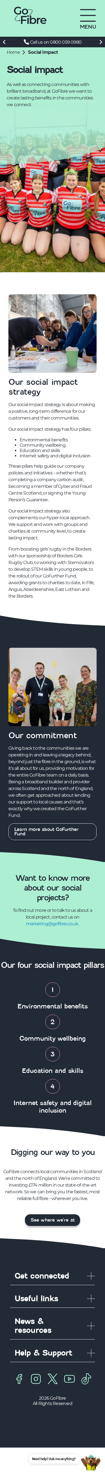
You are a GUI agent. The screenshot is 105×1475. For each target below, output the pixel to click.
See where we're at (53, 1220)
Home (13, 52)
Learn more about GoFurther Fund (47, 831)
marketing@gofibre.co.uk (52, 923)
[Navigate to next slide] (101, 42)
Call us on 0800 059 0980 (55, 42)
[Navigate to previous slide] (4, 42)
